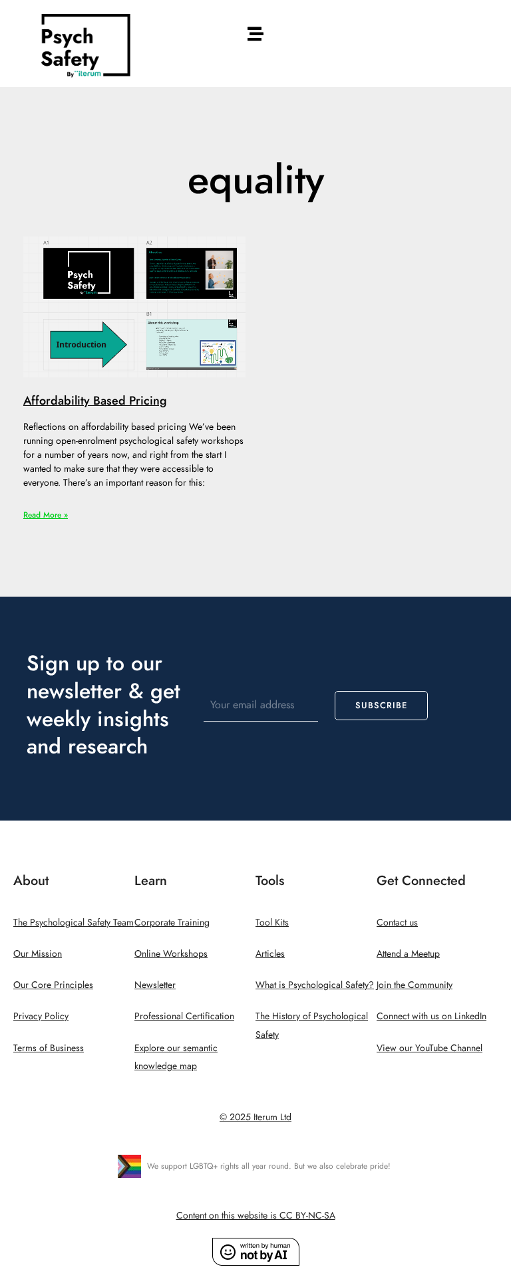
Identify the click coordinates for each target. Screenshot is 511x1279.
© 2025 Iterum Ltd (255, 1117)
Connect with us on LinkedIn (431, 1016)
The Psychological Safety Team (73, 922)
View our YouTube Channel (429, 1048)
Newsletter (155, 985)
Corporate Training (172, 922)
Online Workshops (171, 953)
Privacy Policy (41, 1016)
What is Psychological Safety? (315, 985)
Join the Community (414, 985)
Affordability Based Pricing (95, 400)
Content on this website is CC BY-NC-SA (255, 1215)
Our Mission (37, 953)
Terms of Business (48, 1048)
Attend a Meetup (408, 953)
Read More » (45, 515)
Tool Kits (272, 922)
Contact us (397, 922)
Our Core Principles (53, 985)
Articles (270, 953)
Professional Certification (184, 1016)
